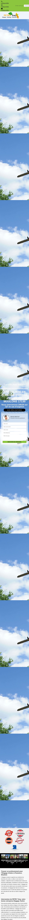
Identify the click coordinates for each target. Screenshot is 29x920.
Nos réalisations (14, 410)
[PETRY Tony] (10, 15)
